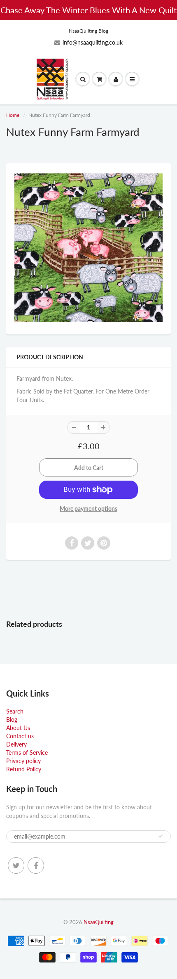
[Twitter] (16, 865)
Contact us (20, 736)
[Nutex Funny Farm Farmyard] (88, 248)
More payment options (88, 508)
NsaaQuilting (99, 922)
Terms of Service (27, 752)
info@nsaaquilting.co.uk (93, 42)
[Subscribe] (160, 836)
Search (14, 711)
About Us (18, 727)
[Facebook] (36, 865)
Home (12, 115)
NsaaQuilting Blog (88, 31)
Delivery (16, 744)
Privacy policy (23, 760)
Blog (11, 719)
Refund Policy (23, 769)
